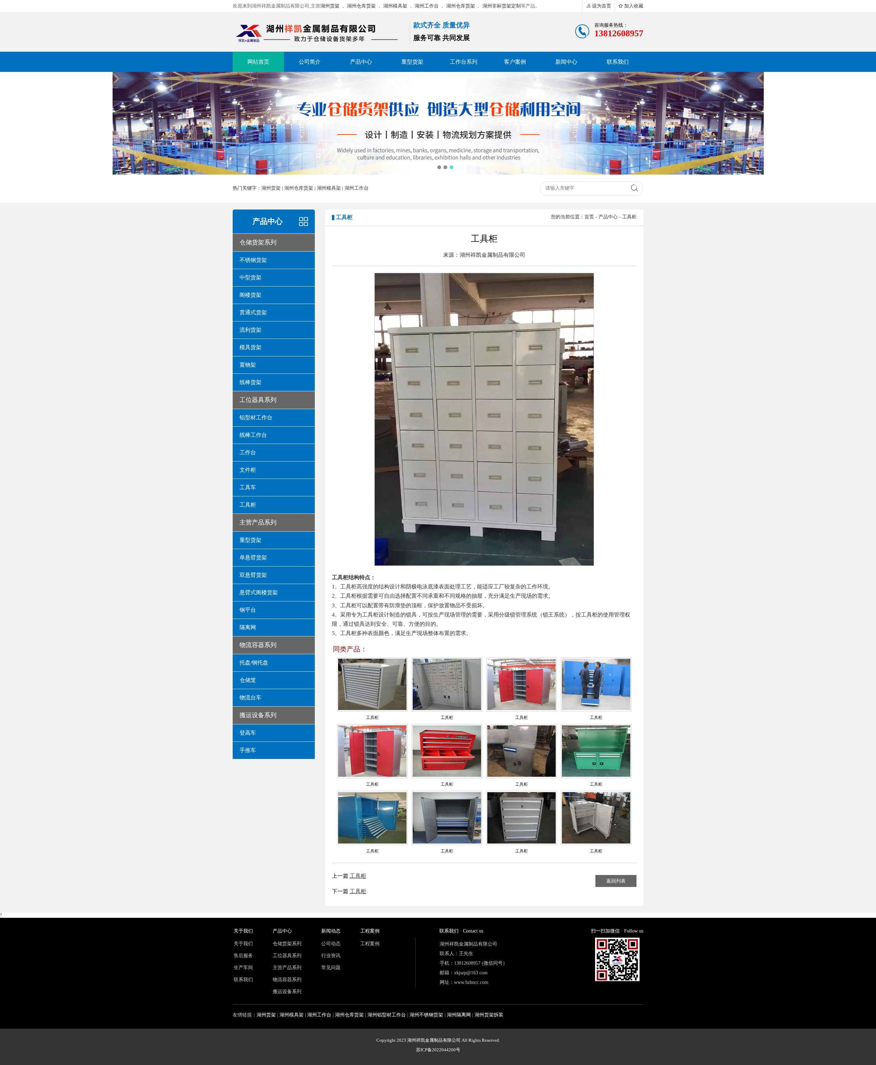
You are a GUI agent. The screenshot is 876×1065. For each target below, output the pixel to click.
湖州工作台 (427, 6)
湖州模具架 (395, 6)
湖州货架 (329, 6)
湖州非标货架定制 (501, 6)
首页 (589, 216)
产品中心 (608, 216)
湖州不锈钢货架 (426, 1014)
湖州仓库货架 (361, 6)
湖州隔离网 (459, 1014)
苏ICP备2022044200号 (438, 1049)
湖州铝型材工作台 (387, 1014)
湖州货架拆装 (489, 1014)
